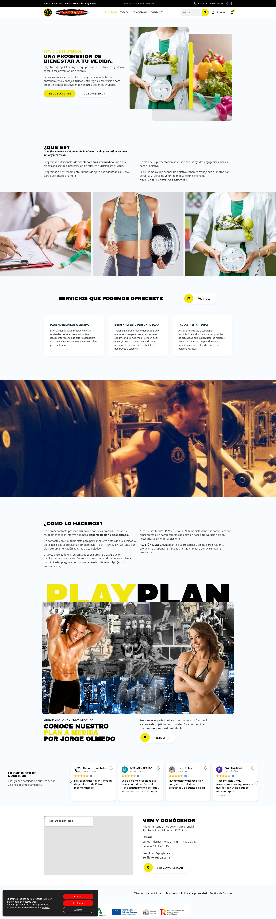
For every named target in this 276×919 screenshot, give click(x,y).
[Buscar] (205, 12)
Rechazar (78, 903)
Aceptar (78, 896)
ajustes (46, 907)
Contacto (157, 12)
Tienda (124, 12)
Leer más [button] (174, 795)
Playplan (111, 12)
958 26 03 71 (162, 857)
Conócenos (139, 12)
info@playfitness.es (163, 853)
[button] (257, 782)
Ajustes (78, 909)
